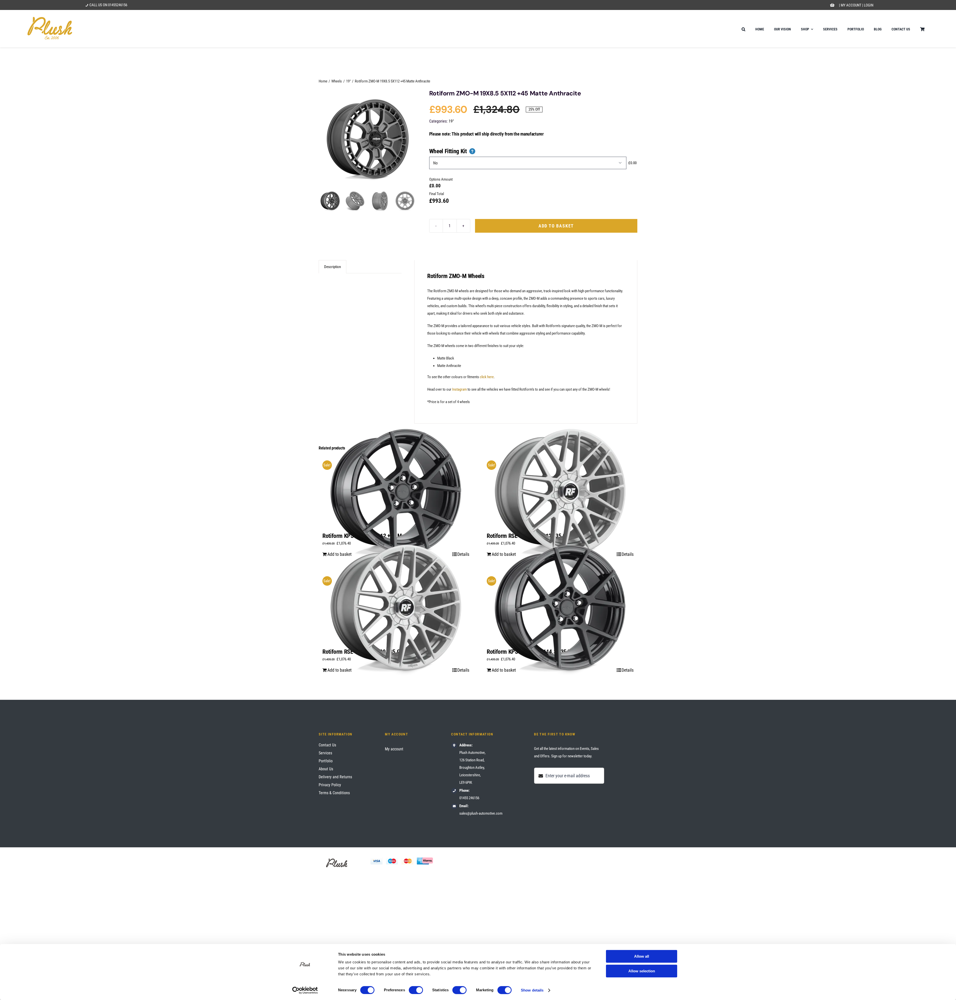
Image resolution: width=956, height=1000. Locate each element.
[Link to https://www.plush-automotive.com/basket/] (832, 5)
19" (451, 121)
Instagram (459, 389)
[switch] (416, 990)
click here (487, 377)
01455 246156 (469, 798)
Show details (532, 990)
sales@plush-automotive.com (480, 813)
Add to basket (556, 225)
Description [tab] (332, 267)
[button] (743, 29)
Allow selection (641, 971)
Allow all (641, 956)
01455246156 (117, 5)
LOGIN (868, 5)
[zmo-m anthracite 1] (368, 139)
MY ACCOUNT (851, 5)
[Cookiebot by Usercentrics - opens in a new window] (305, 990)
